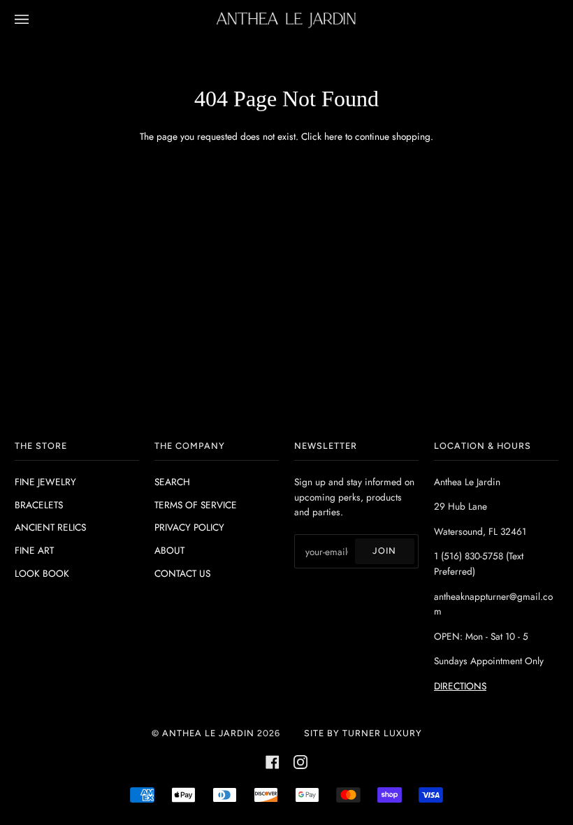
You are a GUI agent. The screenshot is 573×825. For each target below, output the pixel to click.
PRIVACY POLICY (189, 527)
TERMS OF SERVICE (195, 505)
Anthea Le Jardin (208, 733)
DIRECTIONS (460, 686)
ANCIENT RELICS (50, 527)
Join (384, 550)
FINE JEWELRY (45, 482)
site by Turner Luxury (363, 733)
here (333, 136)
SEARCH (172, 482)
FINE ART (34, 550)
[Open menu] (36, 20)
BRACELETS (39, 505)
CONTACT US (182, 573)
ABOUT (169, 550)
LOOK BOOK (42, 573)
